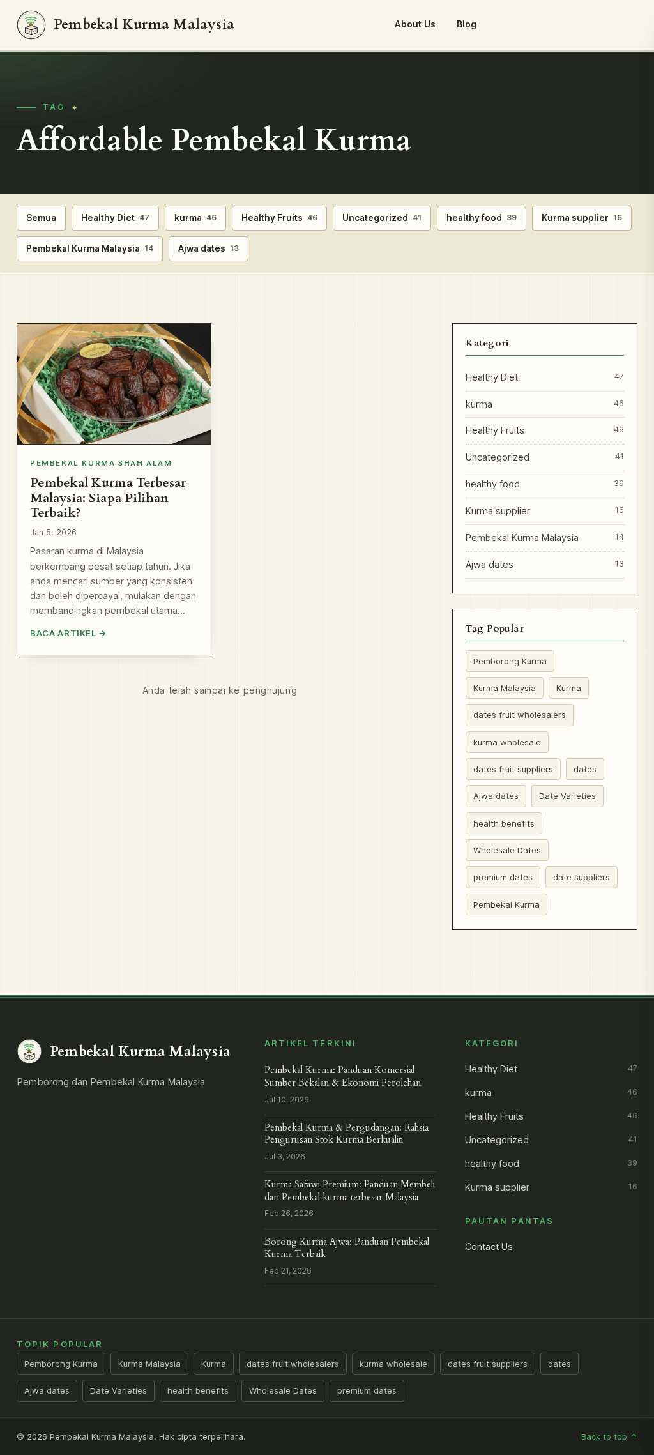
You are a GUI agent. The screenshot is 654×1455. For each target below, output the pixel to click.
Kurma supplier (582, 218)
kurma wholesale (507, 742)
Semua (41, 218)
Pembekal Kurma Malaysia (89, 248)
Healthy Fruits (279, 218)
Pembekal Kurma (506, 904)
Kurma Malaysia (504, 688)
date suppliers (581, 877)
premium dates (503, 877)
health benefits (504, 823)
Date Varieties (567, 796)
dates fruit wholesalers (519, 715)
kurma (195, 218)
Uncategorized (382, 218)
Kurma (568, 688)
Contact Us (489, 1247)
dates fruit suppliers (513, 769)
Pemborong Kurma (510, 661)
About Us (415, 24)
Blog (467, 24)
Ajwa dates (208, 248)
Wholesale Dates (507, 850)
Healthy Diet (115, 218)
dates (585, 769)
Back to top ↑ (609, 1436)
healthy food (481, 218)
